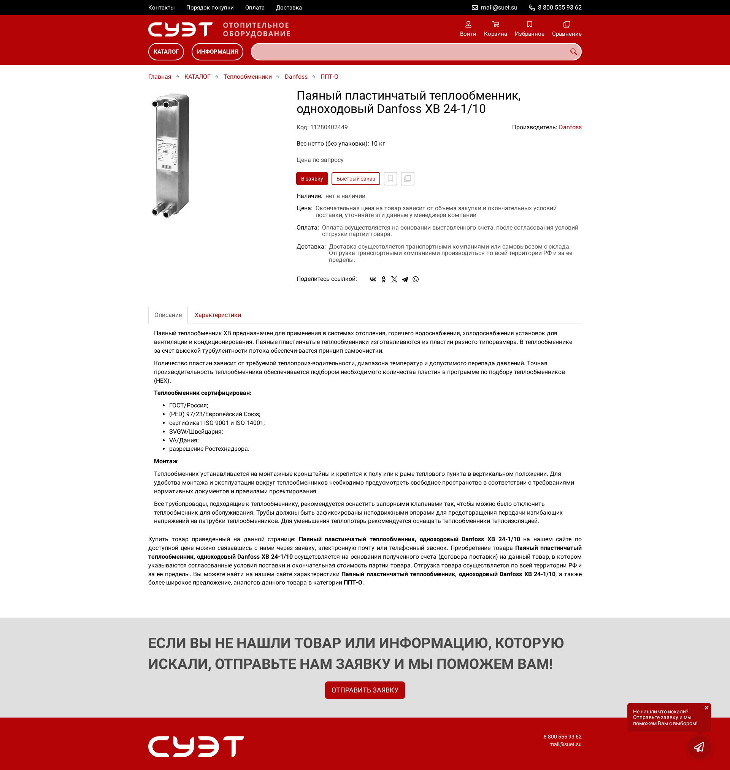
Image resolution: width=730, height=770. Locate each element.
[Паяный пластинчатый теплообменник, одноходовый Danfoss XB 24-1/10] (216, 155)
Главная (159, 76)
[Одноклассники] (383, 279)
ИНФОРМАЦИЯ (217, 51)
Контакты (161, 7)
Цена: (305, 208)
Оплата (255, 7)
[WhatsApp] (415, 279)
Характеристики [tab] (218, 314)
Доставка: (311, 246)
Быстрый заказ (355, 179)
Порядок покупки (210, 7)
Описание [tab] (168, 314)
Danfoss (296, 76)
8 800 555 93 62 (560, 7)
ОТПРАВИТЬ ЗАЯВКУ (365, 690)
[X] (394, 279)
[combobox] (416, 51)
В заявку (312, 179)
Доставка (289, 7)
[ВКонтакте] (373, 279)
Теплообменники (248, 76)
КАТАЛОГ (166, 51)
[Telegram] (404, 279)
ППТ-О (329, 76)
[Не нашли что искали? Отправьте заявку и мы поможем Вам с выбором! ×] (699, 747)
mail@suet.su (499, 7)
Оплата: (308, 227)
